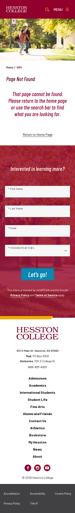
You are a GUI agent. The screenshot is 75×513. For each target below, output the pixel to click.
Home (9, 67)
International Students (37, 392)
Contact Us (37, 421)
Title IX (34, 503)
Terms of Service (46, 295)
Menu (58, 9)
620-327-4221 (37, 367)
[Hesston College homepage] (16, 9)
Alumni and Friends (37, 414)
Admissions (38, 378)
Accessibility (37, 493)
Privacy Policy (19, 295)
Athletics (37, 428)
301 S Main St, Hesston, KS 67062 (37, 350)
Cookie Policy (63, 493)
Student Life (38, 399)
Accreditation (12, 493)
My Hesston (37, 442)
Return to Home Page (37, 134)
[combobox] (37, 252)
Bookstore (37, 435)
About (37, 456)
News (37, 449)
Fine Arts (37, 407)
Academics (37, 385)
